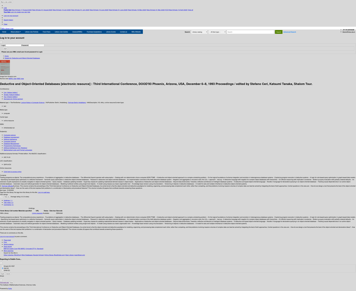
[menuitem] (7, 10)
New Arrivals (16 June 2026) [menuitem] (99, 10)
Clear (5, 24)
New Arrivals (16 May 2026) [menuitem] (137, 10)
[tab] (8, 202)
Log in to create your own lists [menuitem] (20, 12)
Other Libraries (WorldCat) (12, 255)
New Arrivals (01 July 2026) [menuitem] (80, 10)
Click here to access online (12, 172)
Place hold (7, 240)
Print (5, 242)
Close (11, 282)
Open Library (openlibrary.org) (75, 255)
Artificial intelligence (10, 139)
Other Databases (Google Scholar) (32, 255)
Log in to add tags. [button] (44, 192)
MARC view (13, 79)
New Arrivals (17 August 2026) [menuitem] (22, 10)
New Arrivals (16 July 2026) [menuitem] (62, 10)
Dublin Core (13, 249)
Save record (8, 246)
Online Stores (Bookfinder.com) (54, 255)
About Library (16, 32)
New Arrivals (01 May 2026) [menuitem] (156, 10)
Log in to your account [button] (7, 236)
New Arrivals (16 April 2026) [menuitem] (178, 10)
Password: (25, 45)
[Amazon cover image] (5, 74)
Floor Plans (46, 32)
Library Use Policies (31, 32)
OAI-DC (6, 268)
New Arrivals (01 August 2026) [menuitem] (42, 10)
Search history (8, 20)
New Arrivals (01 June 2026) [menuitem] (118, 10)
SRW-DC (7, 270)
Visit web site (4, 282)
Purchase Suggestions (94, 32)
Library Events (111, 32)
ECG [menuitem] (167, 10)
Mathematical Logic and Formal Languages (18, 150)
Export (2, 274)
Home (4, 32)
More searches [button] (8, 251)
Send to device (9, 244)
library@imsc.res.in (348, 32)
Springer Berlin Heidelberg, (77, 102)
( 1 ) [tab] (8, 200)
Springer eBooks (7, 186)
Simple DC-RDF (9, 266)
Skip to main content (6, 2)
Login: (3, 45)
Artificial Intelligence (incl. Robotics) (15, 148)
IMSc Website (136, 32)
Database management (11, 137)
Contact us (123, 32)
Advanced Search (289, 32)
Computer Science (10, 141)
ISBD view (20, 79)
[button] (5, 8)
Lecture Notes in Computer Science (32, 102)
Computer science (10, 135)
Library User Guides (61, 32)
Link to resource (37, 213)
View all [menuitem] (190, 10)
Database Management (11, 143)
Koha (10, 288)
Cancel (8, 274)
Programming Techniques (12, 146)
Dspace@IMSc (77, 32)
